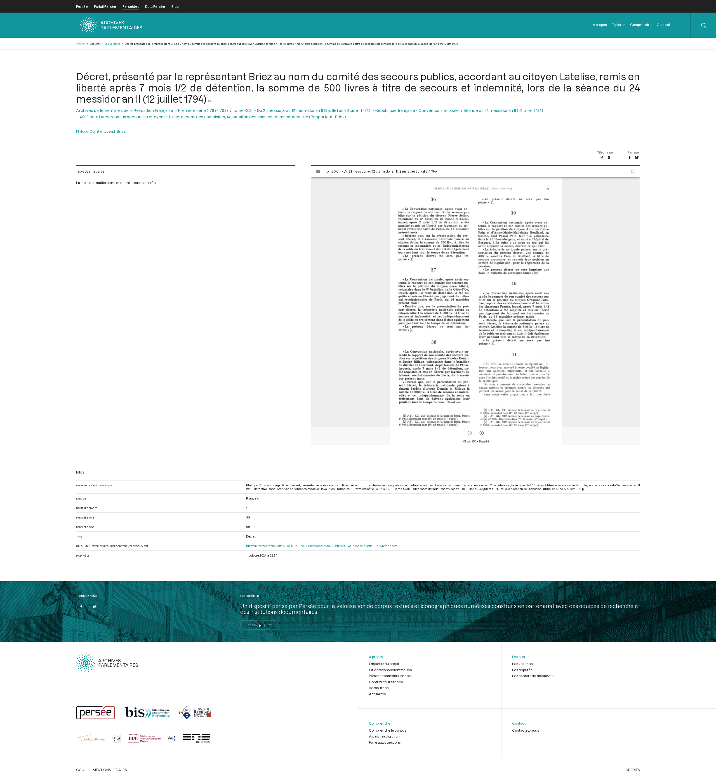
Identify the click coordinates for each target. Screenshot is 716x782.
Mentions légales (110, 770)
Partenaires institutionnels (390, 676)
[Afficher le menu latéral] (318, 171)
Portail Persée (105, 6)
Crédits (632, 770)
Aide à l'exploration (384, 736)
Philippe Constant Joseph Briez (101, 131)
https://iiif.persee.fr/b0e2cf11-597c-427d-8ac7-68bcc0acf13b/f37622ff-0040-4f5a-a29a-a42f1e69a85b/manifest (321, 546)
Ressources (378, 688)
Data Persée (155, 6)
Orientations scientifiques (390, 670)
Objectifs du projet (384, 664)
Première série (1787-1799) (203, 110)
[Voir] (209, 98)
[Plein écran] (633, 171)
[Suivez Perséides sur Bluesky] (94, 607)
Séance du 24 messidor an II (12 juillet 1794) (503, 110)
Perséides (131, 6)
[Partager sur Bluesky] (637, 158)
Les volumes (113, 43)
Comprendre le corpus (387, 730)
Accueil (81, 43)
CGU (80, 770)
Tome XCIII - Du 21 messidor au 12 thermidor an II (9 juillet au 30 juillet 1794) (301, 110)
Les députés (522, 670)
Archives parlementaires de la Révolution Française (124, 110)
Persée (82, 6)
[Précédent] (470, 433)
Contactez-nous (525, 730)
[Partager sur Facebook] (629, 158)
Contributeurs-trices (386, 682)
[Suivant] (481, 433)
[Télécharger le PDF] (602, 158)
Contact (663, 25)
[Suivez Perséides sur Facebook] (81, 607)
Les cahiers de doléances (533, 676)
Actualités (377, 694)
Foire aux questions (385, 742)
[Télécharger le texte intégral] (609, 158)
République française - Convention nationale (417, 110)
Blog (174, 6)
